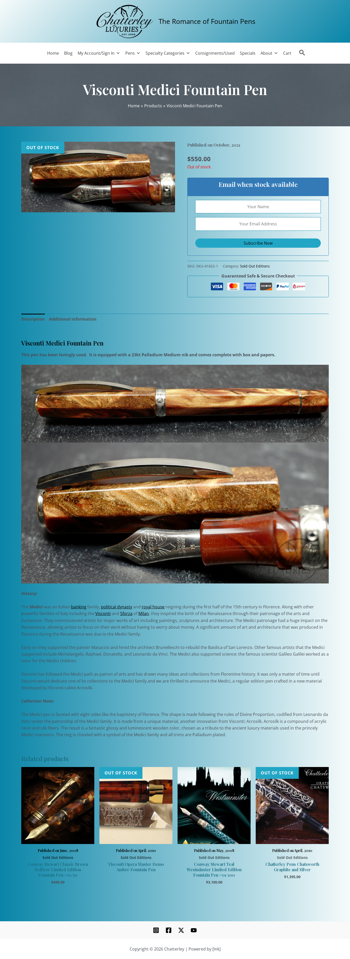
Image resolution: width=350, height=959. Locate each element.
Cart (287, 53)
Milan (143, 613)
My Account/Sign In (96, 53)
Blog (68, 53)
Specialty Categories (165, 53)
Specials (247, 53)
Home (53, 53)
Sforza (126, 613)
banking (78, 607)
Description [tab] (33, 319)
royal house (153, 607)
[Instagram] (156, 930)
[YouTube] (194, 930)
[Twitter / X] (181, 930)
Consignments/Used (215, 53)
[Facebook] (169, 930)
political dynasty (116, 607)
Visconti (103, 613)
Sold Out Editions (255, 266)
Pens (130, 53)
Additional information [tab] (73, 319)
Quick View (57, 838)
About (266, 53)
